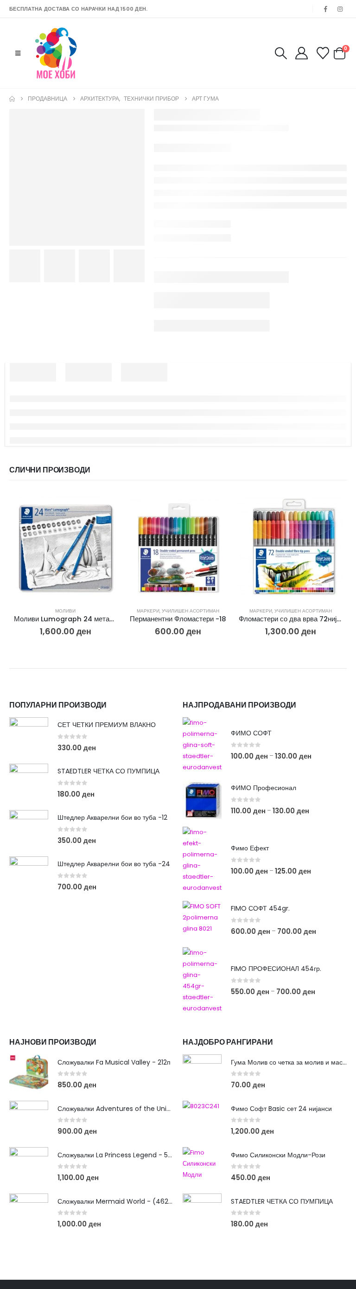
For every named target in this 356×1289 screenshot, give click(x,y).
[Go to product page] (65, 548)
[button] (17, 53)
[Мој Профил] (301, 53)
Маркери (148, 610)
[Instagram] (340, 9)
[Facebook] (326, 9)
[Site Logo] (56, 53)
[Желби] (323, 53)
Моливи (65, 610)
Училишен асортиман (190, 610)
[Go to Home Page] (12, 98)
